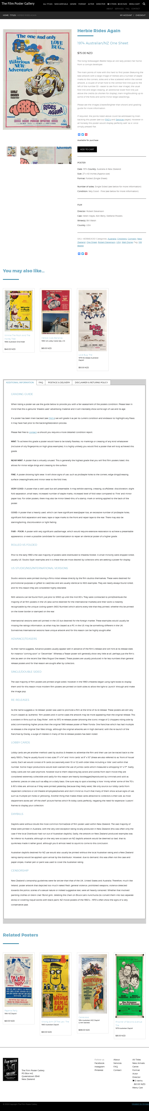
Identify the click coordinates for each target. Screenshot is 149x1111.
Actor (91, 4)
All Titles (47, 4)
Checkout (141, 15)
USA (118, 242)
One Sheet (92, 242)
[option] (37, 79)
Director (100, 4)
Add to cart (87, 149)
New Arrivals (61, 4)
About (110, 9)
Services (119, 9)
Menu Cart (134, 4)
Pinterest (99, 1070)
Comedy (132, 238)
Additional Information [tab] (20, 382)
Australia (112, 238)
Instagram (100, 1066)
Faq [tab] (41, 382)
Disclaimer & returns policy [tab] (91, 382)
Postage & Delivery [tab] (59, 382)
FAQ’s (108, 119)
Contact (135, 9)
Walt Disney (127, 242)
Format (82, 4)
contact (33, 432)
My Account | (127, 15)
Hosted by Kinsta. (140, 1104)
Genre (73, 4)
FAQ (127, 9)
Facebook (99, 1063)
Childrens (122, 238)
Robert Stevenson (106, 242)
